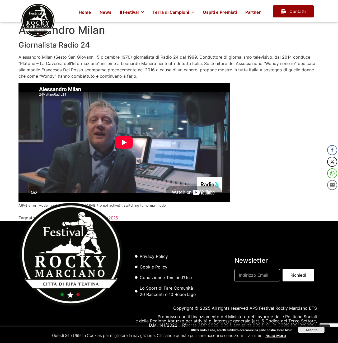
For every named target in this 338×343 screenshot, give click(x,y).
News (105, 12)
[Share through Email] (332, 185)
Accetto (311, 329)
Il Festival (129, 12)
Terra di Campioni (170, 12)
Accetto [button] (254, 335)
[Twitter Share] (332, 162)
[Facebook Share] (332, 150)
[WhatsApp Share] (332, 173)
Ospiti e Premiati (220, 12)
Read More (275, 335)
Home (85, 12)
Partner (253, 12)
